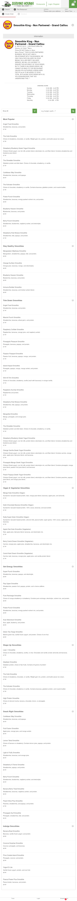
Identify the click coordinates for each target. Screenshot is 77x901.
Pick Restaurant (21, 9)
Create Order (8, 14)
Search (6, 9)
